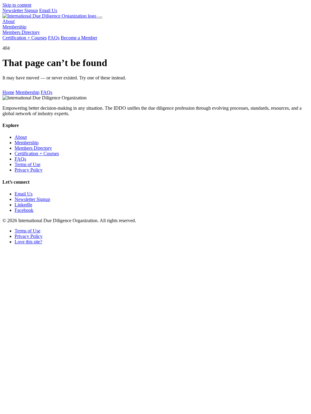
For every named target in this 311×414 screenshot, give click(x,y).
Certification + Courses (24, 37)
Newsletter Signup (20, 10)
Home (8, 92)
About (8, 21)
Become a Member (79, 37)
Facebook (24, 210)
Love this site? (28, 241)
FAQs (54, 37)
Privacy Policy (29, 169)
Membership (14, 26)
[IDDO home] (49, 15)
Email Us (48, 10)
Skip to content (16, 5)
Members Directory (21, 32)
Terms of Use (27, 164)
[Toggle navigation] (99, 17)
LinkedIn (23, 204)
